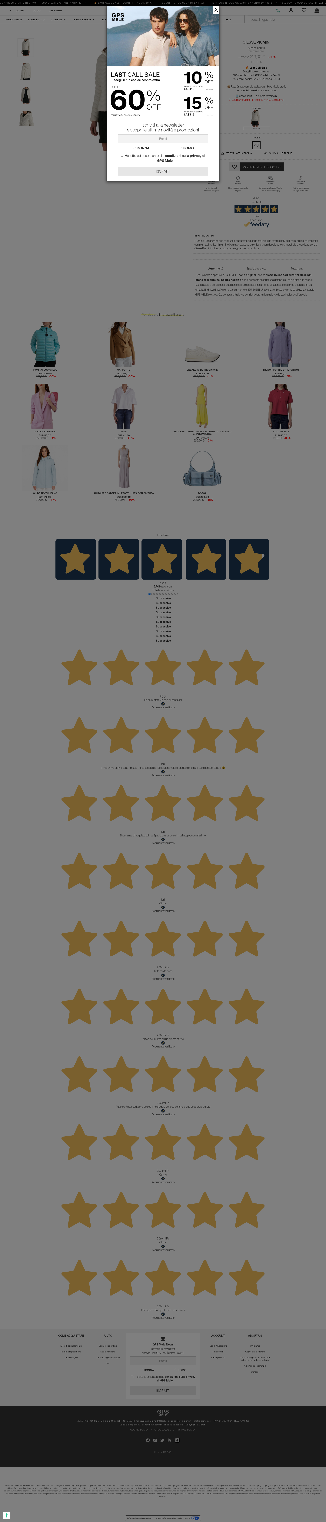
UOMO (188, 148)
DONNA (142, 148)
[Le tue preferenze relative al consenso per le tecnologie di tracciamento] (6, 1515)
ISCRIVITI (163, 171)
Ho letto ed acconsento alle (165, 158)
